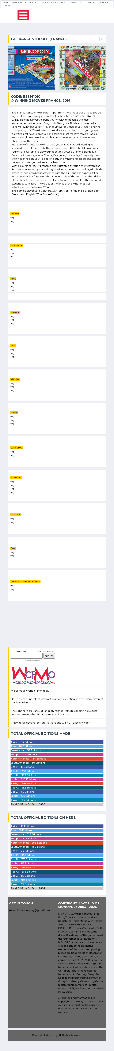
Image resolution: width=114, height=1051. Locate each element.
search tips (21, 651)
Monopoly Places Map (53, 2)
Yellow (15, 379)
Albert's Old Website (99, 2)
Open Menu (23, 15)
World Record (76, 2)
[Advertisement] (57, 624)
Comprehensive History (25, 2)
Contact (7, 6)
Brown (15, 214)
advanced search (45, 651)
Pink (13, 279)
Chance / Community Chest (25, 581)
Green (14, 412)
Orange (15, 312)
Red (13, 346)
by (37, 660)
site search (29, 660)
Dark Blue (16, 448)
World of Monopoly (46, 1035)
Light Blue (16, 245)
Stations (16, 478)
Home (5, 2)
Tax (13, 548)
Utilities (15, 515)
